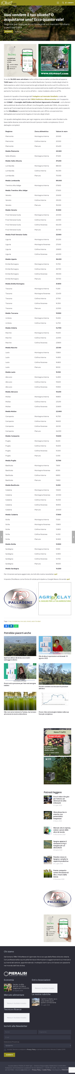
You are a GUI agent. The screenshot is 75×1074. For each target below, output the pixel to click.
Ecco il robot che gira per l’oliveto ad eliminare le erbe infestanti (61, 799)
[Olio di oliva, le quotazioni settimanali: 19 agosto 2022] (55, 637)
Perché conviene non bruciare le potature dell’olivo (53, 687)
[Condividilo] (6, 626)
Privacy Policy (31, 1049)
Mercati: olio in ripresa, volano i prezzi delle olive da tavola (62, 830)
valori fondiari (36, 621)
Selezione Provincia (11, 1042)
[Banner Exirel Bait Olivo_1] (54, 614)
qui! (55, 574)
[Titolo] (66, 2)
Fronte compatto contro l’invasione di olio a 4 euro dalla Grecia (61, 873)
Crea (9, 621)
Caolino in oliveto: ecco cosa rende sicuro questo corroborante (49, 1001)
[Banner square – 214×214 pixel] (57, 904)
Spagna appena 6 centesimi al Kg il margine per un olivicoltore (60, 844)
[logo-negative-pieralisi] (15, 974)
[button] (58, 2)
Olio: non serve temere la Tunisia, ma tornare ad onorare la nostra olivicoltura (20, 713)
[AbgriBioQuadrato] (20, 76)
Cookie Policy (46, 1070)
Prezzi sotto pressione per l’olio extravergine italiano (20, 684)
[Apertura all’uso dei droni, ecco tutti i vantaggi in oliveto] (20, 637)
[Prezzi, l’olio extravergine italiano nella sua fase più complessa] (55, 693)
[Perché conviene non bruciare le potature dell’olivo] (55, 665)
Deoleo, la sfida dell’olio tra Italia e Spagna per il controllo (21, 986)
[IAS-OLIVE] (20, 614)
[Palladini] (54, 76)
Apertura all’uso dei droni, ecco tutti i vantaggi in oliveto (17, 659)
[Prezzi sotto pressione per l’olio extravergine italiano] (20, 665)
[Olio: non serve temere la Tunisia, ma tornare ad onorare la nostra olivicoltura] (20, 693)
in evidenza (16, 621)
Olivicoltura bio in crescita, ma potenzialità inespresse (60, 815)
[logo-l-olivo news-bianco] (9, 3)
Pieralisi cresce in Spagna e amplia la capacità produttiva (60, 859)
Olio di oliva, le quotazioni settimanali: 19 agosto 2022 (53, 657)
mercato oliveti (25, 621)
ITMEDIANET (65, 1070)
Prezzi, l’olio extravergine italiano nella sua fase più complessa (54, 713)
